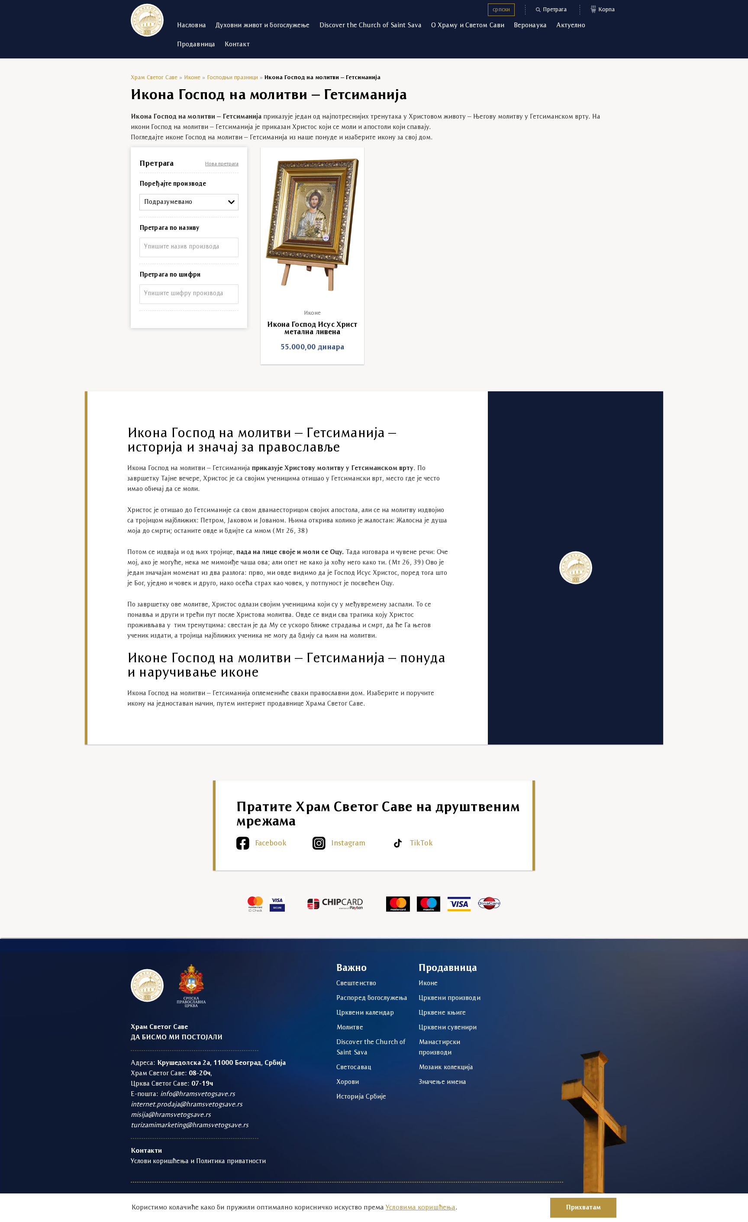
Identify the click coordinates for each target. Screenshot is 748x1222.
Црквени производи (449, 998)
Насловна (191, 25)
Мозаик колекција (446, 1067)
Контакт (237, 44)
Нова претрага (222, 164)
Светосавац (353, 1067)
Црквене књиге (442, 1012)
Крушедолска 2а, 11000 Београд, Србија (221, 1063)
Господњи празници (232, 78)
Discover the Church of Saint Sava (370, 25)
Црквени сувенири (448, 1027)
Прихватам (583, 1207)
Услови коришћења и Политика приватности (198, 1161)
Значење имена (442, 1082)
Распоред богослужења (371, 998)
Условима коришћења (420, 1207)
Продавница (196, 44)
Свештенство (356, 983)
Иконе (192, 78)
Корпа (603, 9)
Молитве (349, 1027)
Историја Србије (361, 1096)
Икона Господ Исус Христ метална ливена (312, 328)
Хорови (347, 1082)
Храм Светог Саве (154, 78)
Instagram (348, 843)
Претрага (555, 10)
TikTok (421, 843)
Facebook (271, 843)
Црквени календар (365, 1012)
